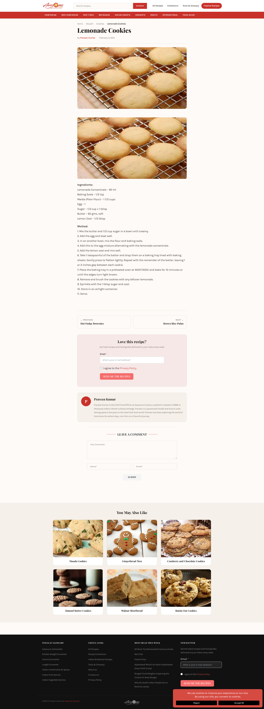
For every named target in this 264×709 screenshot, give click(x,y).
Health (154, 15)
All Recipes (157, 5)
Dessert (89, 23)
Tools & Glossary (191, 5)
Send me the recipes (116, 376)
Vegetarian (51, 15)
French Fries (140, 659)
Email (103, 354)
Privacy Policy (128, 368)
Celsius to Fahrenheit (52, 649)
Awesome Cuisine (72, 701)
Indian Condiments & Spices (56, 669)
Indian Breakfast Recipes (100, 659)
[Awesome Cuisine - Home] (56, 6)
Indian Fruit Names (51, 675)
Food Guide (189, 15)
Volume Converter (50, 659)
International (170, 15)
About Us (92, 669)
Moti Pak (138, 654)
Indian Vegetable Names (54, 680)
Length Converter (50, 664)
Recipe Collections (97, 654)
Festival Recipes (211, 5)
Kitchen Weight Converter (54, 654)
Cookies (100, 23)
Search (140, 6)
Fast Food (88, 15)
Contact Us (93, 675)
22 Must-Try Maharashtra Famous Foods (153, 649)
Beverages (104, 15)
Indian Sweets (122, 15)
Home (80, 23)
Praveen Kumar (87, 38)
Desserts (140, 15)
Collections (172, 5)
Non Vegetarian (69, 15)
